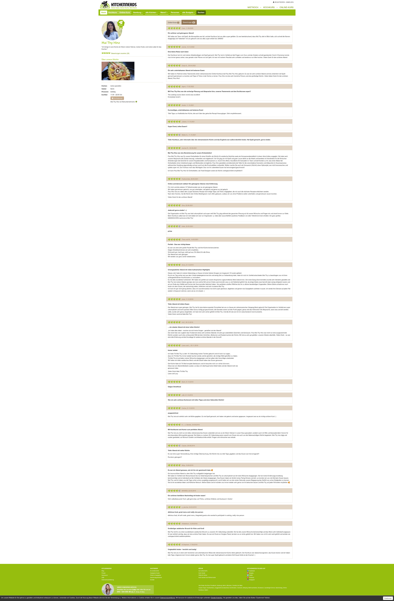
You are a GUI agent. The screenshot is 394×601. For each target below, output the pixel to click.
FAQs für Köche (203, 575)
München (229, 585)
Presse (103, 573)
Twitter (251, 575)
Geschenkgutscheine (156, 577)
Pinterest (251, 577)
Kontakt (152, 579)
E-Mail (134, 589)
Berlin (224, 585)
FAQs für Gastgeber (155, 575)
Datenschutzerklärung (108, 579)
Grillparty (245, 587)
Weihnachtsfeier (252, 587)
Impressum (105, 575)
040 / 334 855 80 (124, 591)
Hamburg (219, 585)
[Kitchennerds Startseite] (147, 4)
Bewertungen (188, 22)
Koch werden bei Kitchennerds (207, 577)
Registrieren (280, 2)
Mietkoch (253, 7)
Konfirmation (233, 587)
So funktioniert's (154, 571)
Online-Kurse (173, 22)
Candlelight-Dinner (269, 587)
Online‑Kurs (286, 7)
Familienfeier (210, 587)
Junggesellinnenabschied (221, 587)
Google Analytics (216, 597)
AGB (103, 577)
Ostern (206, 590)
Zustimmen (388, 598)
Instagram (252, 579)
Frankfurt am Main (237, 585)
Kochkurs (269, 7)
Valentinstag (278, 587)
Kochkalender (118, 98)
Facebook (252, 571)
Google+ (251, 573)
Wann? (163, 12)
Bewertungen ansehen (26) (120, 53)
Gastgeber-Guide (155, 573)
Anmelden (289, 2)
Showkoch (261, 587)
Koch (103, 12)
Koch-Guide (202, 573)
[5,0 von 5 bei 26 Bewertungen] (102, 53)
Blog (103, 571)
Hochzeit (239, 587)
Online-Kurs (124, 12)
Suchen (201, 12)
